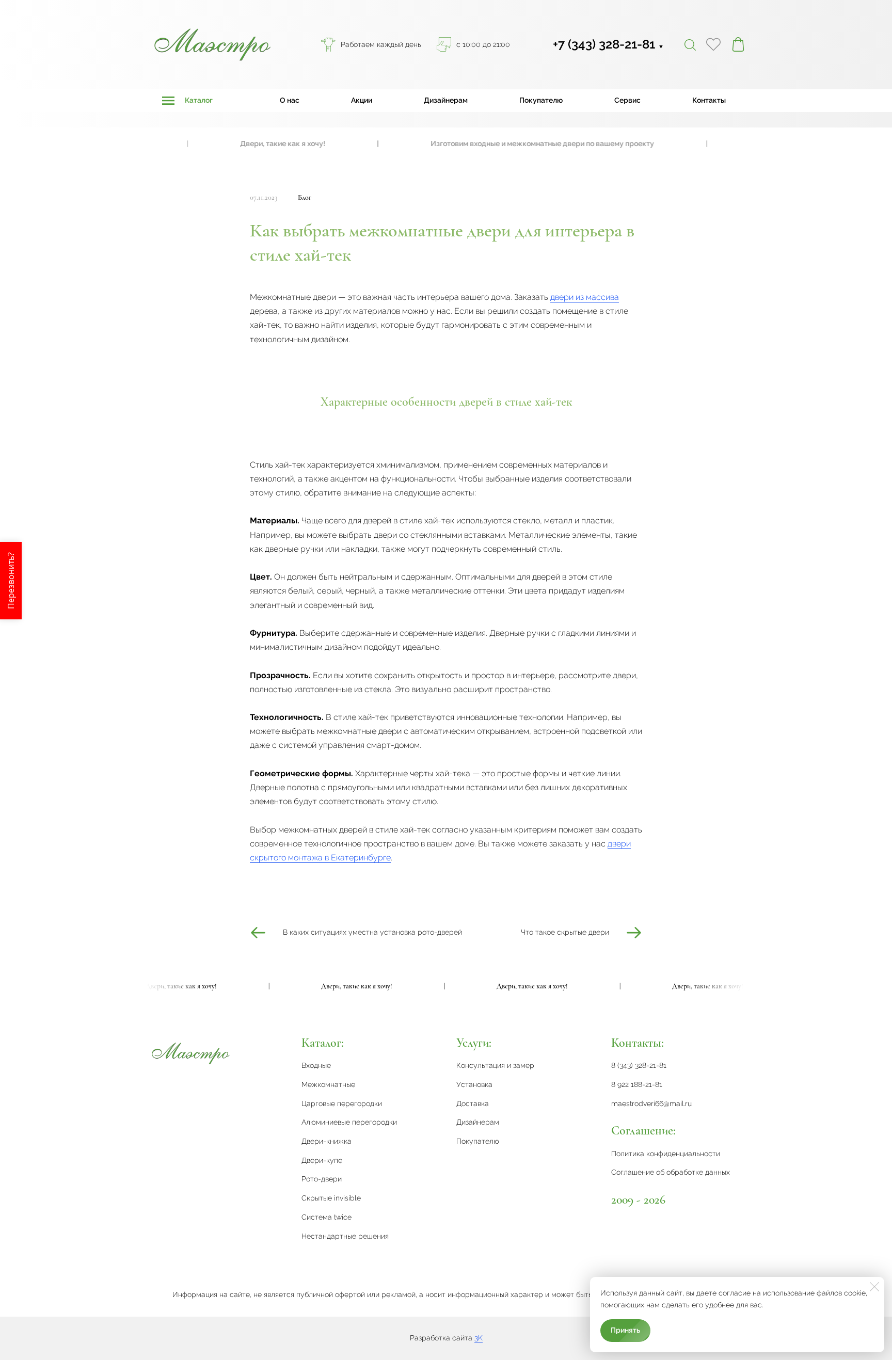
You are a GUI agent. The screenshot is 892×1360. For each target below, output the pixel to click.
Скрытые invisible (331, 1198)
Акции (361, 100)
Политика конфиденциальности (665, 1153)
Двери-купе (321, 1160)
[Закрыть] (874, 1286)
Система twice (326, 1217)
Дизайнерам (446, 100)
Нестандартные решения (345, 1236)
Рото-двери (321, 1179)
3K (478, 1338)
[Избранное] (713, 44)
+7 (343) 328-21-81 (608, 44)
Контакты (709, 100)
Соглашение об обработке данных (670, 1172)
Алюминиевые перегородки (349, 1122)
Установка (474, 1084)
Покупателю (541, 100)
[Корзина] (738, 44)
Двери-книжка (326, 1141)
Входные (316, 1065)
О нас (289, 100)
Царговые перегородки (341, 1103)
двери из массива (584, 297)
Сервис (627, 100)
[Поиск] (690, 44)
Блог (304, 197)
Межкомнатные (328, 1084)
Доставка (472, 1103)
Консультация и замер (495, 1065)
